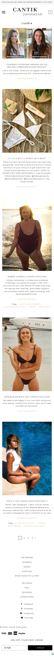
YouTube (28, 618)
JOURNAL (27, 562)
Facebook (28, 604)
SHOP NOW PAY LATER (27, 576)
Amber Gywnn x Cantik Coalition (27, 276)
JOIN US (40, 648)
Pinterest (28, 609)
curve (32, 307)
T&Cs (26, 588)
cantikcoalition (14, 307)
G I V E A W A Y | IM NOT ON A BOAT (27, 158)
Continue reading (26, 78)
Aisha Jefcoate (25, 523)
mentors (44, 307)
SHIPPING (27, 571)
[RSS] (31, 24)
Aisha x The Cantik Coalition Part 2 (27, 501)
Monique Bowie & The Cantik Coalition (27, 397)
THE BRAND (27, 557)
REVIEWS (27, 592)
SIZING (27, 567)
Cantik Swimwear (30, 304)
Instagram (28, 613)
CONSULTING (27, 597)
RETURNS (27, 583)
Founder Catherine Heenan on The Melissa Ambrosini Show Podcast (26, 65)
